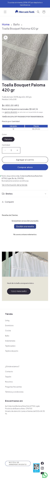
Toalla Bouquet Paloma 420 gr (20, 28)
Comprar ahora (25, 167)
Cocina (8, 331)
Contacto (9, 372)
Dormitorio (9, 326)
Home (5, 24)
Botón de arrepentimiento (18, 463)
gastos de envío (11, 112)
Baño (16, 24)
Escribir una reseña (25, 226)
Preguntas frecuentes (13, 387)
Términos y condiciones (14, 392)
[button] (5, 12)
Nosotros (9, 382)
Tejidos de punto (11, 351)
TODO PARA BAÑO (19, 291)
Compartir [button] (9, 202)
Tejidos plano (10, 346)
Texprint (8, 377)
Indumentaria (10, 341)
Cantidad (6, 145)
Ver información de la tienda (14, 185)
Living (7, 320)
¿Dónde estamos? (12, 366)
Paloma (8, 139)
